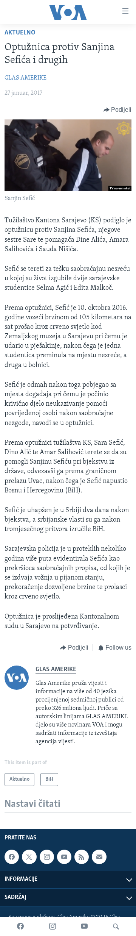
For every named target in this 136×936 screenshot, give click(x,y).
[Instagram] (52, 926)
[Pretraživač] (116, 926)
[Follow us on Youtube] (64, 857)
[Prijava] (99, 857)
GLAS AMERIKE (25, 78)
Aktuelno (20, 33)
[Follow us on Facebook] (12, 857)
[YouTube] (84, 926)
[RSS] (81, 857)
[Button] (118, 110)
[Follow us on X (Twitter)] (29, 857)
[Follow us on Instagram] (47, 857)
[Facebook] (20, 926)
